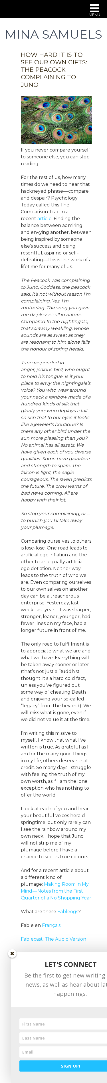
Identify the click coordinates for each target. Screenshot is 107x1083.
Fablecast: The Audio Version (53, 939)
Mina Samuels (53, 34)
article (44, 218)
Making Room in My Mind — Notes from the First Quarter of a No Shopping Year (56, 891)
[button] (94, 11)
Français (51, 925)
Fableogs (67, 911)
